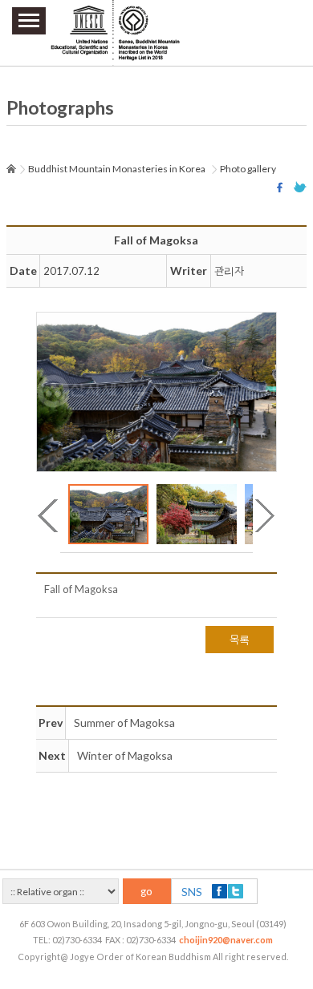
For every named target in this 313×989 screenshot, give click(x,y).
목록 (240, 639)
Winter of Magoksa (125, 755)
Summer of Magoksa (124, 722)
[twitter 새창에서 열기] (300, 187)
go (146, 891)
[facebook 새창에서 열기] (281, 187)
